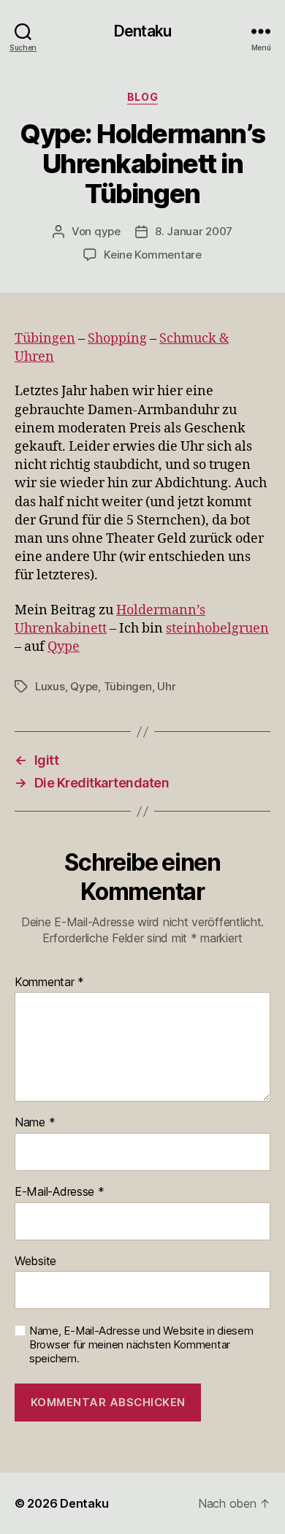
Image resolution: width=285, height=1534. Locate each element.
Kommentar (49, 982)
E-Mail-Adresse (59, 1192)
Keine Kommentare (153, 255)
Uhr (166, 686)
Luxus (50, 686)
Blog (142, 97)
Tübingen (45, 338)
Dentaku (142, 31)
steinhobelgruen (217, 628)
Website (35, 1261)
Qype (64, 646)
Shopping (117, 338)
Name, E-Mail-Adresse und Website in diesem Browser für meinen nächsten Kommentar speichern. (141, 1344)
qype (107, 231)
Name (35, 1122)
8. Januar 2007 (193, 231)
